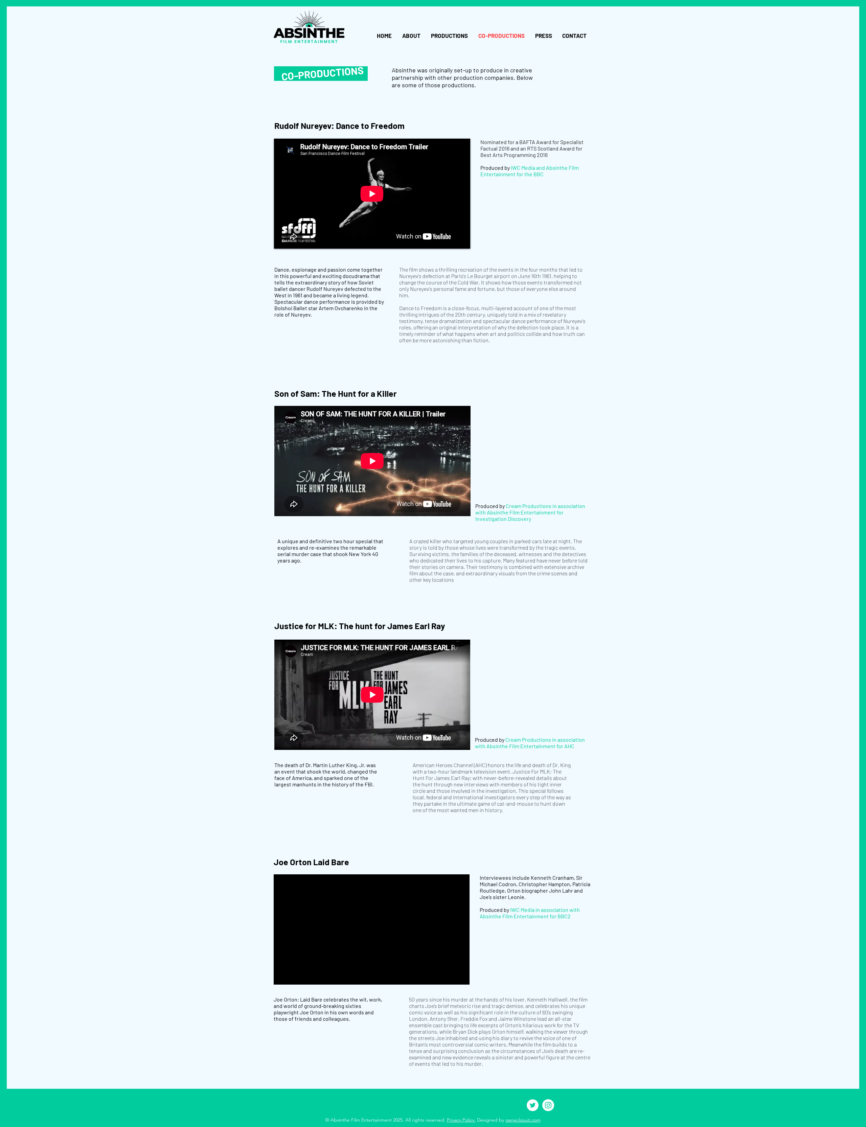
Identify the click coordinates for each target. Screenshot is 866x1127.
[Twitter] (533, 1105)
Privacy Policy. (461, 1120)
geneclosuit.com (523, 1120)
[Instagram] (548, 1105)
